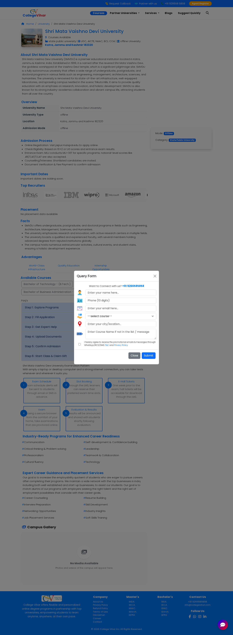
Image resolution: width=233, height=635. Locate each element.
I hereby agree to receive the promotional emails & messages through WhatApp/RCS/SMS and (120, 344)
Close (134, 355)
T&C (107, 345)
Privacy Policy (121, 345)
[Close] (155, 276)
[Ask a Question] (223, 625)
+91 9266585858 (133, 286)
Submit (148, 355)
